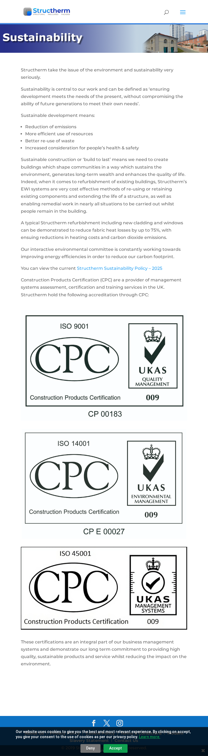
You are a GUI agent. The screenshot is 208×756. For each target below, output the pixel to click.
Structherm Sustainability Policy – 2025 (119, 268)
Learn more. (149, 737)
